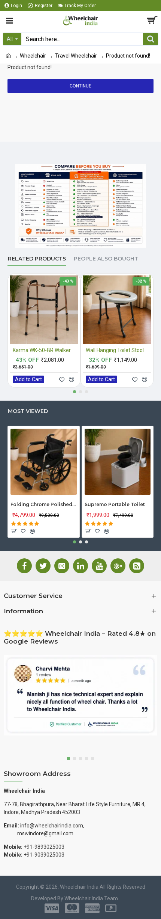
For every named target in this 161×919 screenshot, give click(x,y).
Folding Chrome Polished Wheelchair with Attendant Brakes (43, 504)
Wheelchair (33, 56)
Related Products (37, 259)
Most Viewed (28, 411)
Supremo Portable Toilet (115, 504)
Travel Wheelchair (76, 56)
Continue (80, 86)
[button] (74, 391)
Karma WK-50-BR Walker (42, 350)
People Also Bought (106, 259)
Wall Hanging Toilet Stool (115, 350)
